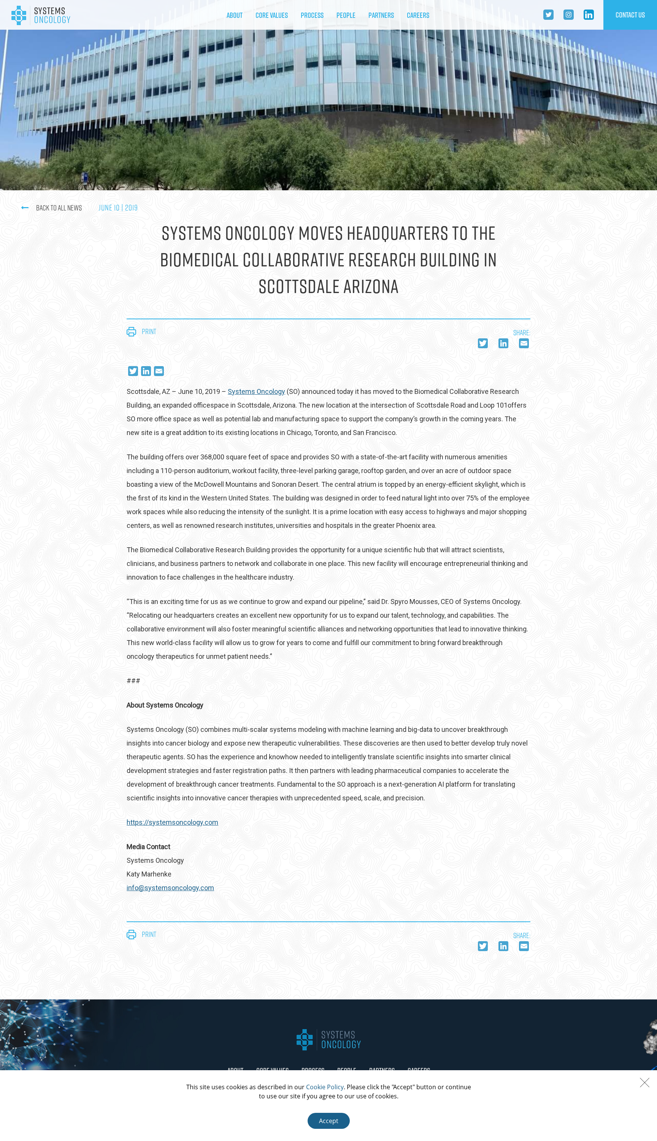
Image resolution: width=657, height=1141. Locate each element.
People (345, 15)
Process (312, 15)
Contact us (630, 15)
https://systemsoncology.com (172, 822)
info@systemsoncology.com (170, 888)
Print (149, 331)
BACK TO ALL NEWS (59, 207)
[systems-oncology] (40, 15)
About (235, 15)
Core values (272, 15)
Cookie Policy (325, 1087)
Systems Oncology (256, 391)
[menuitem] (234, 15)
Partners (381, 15)
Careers (418, 15)
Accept (328, 1121)
